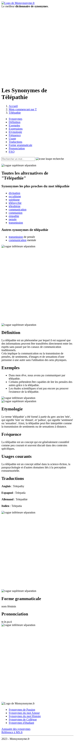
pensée (13, 219)
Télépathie (15, 112)
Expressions (16, 128)
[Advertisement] (37, 45)
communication (17, 209)
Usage (12, 138)
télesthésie (14, 206)
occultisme (15, 196)
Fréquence (15, 135)
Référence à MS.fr (12, 732)
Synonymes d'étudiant (21, 722)
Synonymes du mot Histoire (25, 716)
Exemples (14, 125)
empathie (14, 216)
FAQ (12, 151)
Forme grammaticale (20, 145)
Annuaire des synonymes (15, 729)
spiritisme (14, 199)
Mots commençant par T (23, 109)
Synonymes (15, 118)
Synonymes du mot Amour (24, 712)
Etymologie (15, 132)
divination (14, 193)
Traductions (15, 141)
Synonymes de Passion (22, 709)
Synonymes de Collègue (23, 719)
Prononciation (17, 148)
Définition (14, 122)
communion (15, 212)
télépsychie (15, 202)
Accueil (13, 106)
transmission (16, 222)
